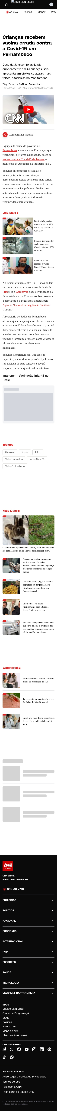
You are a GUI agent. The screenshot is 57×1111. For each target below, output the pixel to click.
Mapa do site (10, 1031)
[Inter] (4, 1049)
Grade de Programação (16, 1013)
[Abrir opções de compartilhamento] (5, 134)
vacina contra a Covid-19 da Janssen (23, 159)
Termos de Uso (11, 1082)
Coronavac (22, 291)
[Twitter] (11, 1049)
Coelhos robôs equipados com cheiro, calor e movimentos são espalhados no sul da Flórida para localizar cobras (28, 549)
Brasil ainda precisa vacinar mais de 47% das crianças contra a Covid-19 (43, 226)
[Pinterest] (49, 1049)
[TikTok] (4, 1057)
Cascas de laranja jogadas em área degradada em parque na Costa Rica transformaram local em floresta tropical (38, 586)
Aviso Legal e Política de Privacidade (24, 1076)
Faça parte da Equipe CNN (18, 1092)
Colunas (7, 1022)
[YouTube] (26, 1049)
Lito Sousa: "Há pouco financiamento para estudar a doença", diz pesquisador (35, 607)
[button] (28, 680)
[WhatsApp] (12, 1057)
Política (27, 12)
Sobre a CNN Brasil (14, 1071)
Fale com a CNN (12, 1087)
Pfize (5, 291)
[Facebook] (19, 1049)
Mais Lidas (10, 511)
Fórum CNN (9, 1026)
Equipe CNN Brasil (13, 1009)
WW (53, 12)
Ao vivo (13, 12)
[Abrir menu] (6, 4)
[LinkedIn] (42, 1049)
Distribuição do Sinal (15, 1035)
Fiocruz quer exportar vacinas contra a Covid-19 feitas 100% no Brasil (44, 246)
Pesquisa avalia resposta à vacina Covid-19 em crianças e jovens (44, 265)
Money (41, 12)
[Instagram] (34, 1049)
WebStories (11, 668)
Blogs (6, 1017)
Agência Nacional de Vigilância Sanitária (26, 305)
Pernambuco (10, 150)
